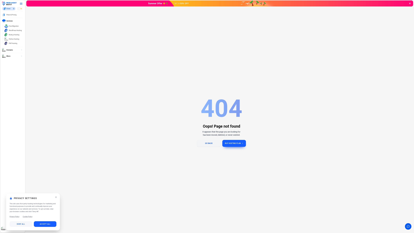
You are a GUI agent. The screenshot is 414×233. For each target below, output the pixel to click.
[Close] (56, 197)
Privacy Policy (14, 217)
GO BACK (208, 143)
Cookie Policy (27, 217)
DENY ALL (21, 224)
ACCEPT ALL (45, 224)
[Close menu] (21, 4)
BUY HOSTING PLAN (233, 143)
